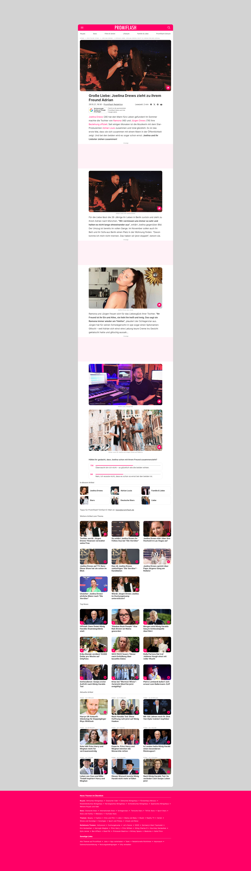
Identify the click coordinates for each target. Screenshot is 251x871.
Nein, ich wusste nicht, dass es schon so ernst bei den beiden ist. (124, 476)
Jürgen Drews (138, 120)
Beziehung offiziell (98, 124)
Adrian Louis (108, 128)
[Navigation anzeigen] (82, 27)
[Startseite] (125, 27)
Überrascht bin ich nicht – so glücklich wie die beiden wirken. (122, 467)
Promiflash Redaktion (113, 104)
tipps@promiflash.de (125, 510)
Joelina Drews (96, 117)
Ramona (117, 120)
